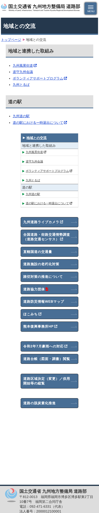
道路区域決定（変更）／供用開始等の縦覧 (46, 381)
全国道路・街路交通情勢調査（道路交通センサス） (46, 237)
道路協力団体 (34, 289)
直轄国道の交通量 (37, 252)
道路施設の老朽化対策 (41, 264)
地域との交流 (36, 138)
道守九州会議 (23, 72)
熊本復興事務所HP (38, 326)
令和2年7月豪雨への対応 (43, 346)
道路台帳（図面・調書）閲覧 (46, 359)
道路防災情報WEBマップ (43, 301)
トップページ (11, 40)
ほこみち (30, 314)
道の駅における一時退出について (38, 123)
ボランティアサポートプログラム (38, 78)
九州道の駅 (21, 116)
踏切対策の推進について (43, 276)
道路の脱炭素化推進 (39, 403)
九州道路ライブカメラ (41, 222)
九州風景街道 (23, 65)
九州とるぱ (21, 85)
